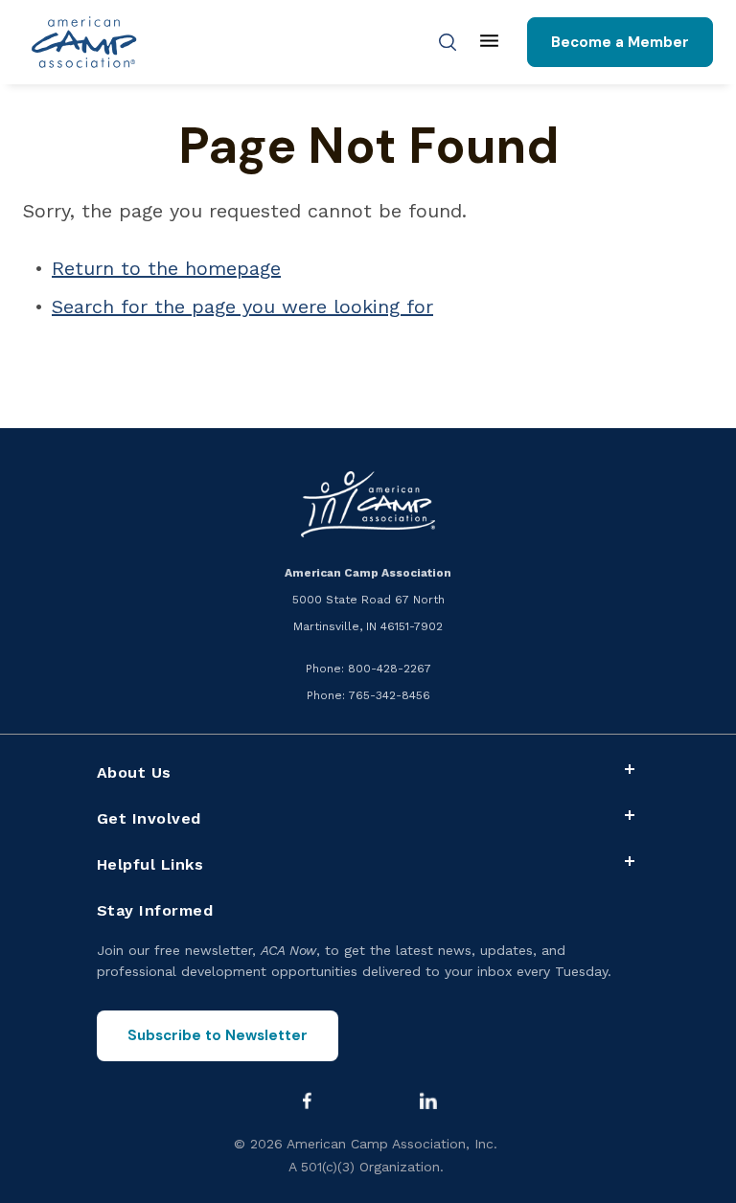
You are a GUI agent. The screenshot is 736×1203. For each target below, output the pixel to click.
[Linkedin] (428, 1100)
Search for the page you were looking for (242, 306)
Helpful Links (150, 864)
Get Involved (149, 818)
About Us (134, 772)
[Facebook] (306, 1100)
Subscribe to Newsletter (217, 1035)
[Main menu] (489, 42)
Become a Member (620, 42)
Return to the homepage (166, 268)
